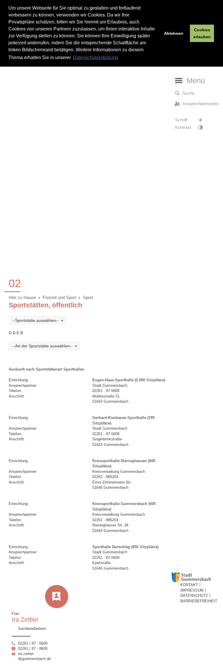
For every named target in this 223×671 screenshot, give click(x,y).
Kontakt (189, 585)
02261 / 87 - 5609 (32, 643)
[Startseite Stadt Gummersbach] (196, 577)
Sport (88, 297)
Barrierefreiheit (198, 601)
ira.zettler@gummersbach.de (34, 656)
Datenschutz (194, 595)
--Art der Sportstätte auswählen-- (42, 346)
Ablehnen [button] (173, 33)
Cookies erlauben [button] (202, 33)
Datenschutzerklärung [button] (95, 57)
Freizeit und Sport (59, 297)
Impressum (192, 590)
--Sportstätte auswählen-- (35, 320)
